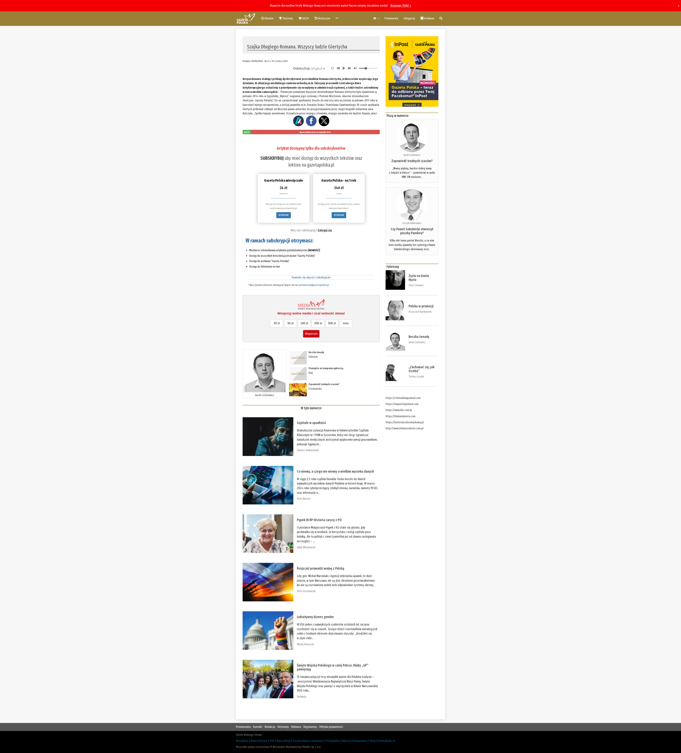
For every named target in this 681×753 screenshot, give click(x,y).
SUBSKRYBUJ (272, 158)
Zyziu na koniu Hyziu (419, 278)
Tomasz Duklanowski (308, 450)
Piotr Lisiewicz (416, 285)
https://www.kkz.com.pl (399, 410)
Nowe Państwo (259, 741)
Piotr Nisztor (304, 498)
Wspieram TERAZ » (400, 5)
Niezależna (242, 741)
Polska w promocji (421, 306)
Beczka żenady (316, 352)
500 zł (332, 323)
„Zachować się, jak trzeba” (421, 369)
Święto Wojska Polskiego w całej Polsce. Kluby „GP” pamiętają (332, 667)
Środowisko (315, 389)
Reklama (296, 727)
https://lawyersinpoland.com (402, 404)
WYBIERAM (284, 215)
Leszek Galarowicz (412, 223)
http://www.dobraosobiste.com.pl (404, 428)
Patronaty (283, 727)
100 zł (304, 323)
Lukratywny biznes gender (315, 617)
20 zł (277, 323)
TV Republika (332, 741)
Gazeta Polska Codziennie (308, 741)
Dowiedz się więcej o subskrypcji (311, 277)
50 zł (290, 323)
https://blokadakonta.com (401, 416)
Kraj (311, 373)
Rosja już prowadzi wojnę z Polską (320, 568)
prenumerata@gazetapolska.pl (314, 285)
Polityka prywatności (331, 727)
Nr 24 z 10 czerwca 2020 (276, 61)
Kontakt (257, 727)
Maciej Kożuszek (305, 644)
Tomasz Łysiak (416, 376)
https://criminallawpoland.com (403, 398)
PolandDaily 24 (386, 741)
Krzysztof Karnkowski (420, 311)
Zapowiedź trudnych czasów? (324, 384)
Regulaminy (310, 727)
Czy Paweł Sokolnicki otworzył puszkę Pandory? (412, 231)
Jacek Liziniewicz (264, 395)
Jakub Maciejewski (306, 547)
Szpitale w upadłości (311, 423)
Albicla (346, 741)
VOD (272, 741)
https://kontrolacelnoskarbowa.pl (405, 422)
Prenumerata (391, 18)
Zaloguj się (409, 18)
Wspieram (311, 333)
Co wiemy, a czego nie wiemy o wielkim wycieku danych (335, 471)
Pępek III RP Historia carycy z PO (319, 520)
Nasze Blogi (283, 741)
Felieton (313, 357)
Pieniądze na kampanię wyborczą (326, 368)
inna (345, 323)
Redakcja (301, 696)
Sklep (372, 741)
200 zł (318, 323)
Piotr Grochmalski (306, 591)
